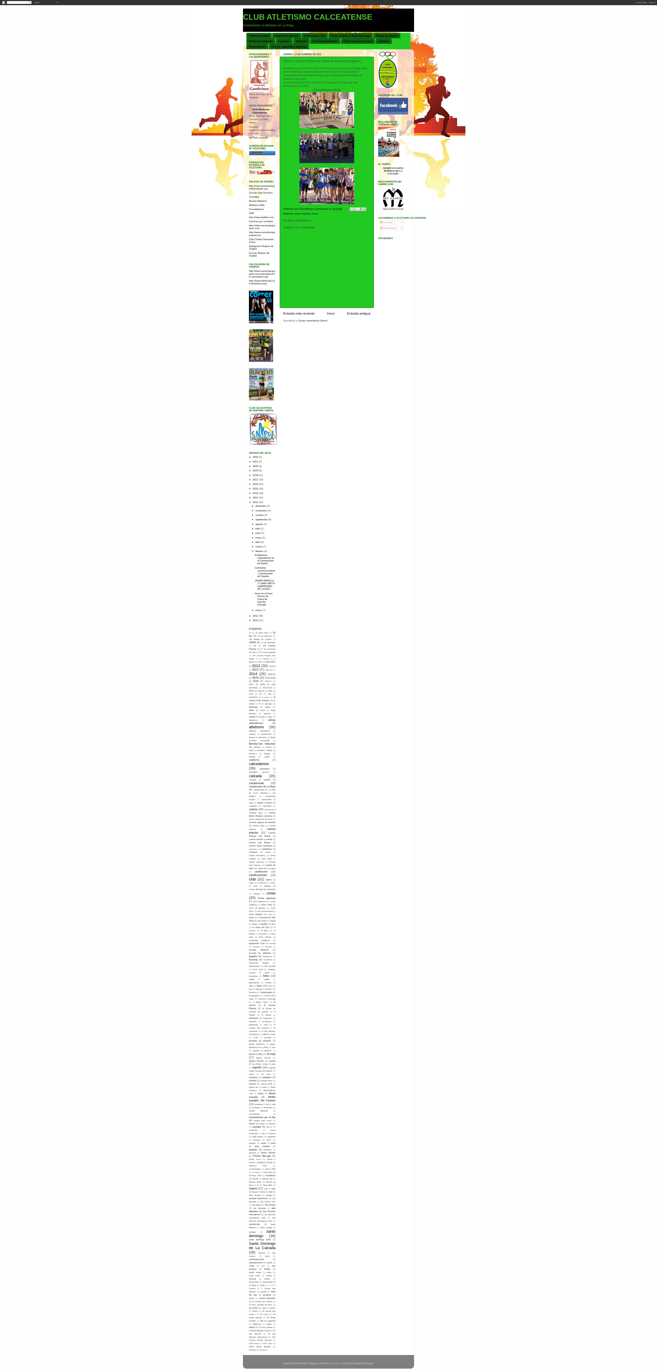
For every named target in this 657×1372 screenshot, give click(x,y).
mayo (258, 537)
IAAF (251, 213)
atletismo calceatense (259, 731)
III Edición (266, 1015)
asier (270, 717)
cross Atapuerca (260, 901)
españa (253, 956)
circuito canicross (256, 862)
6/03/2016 (253, 697)
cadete (267, 757)
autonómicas (266, 734)
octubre (259, 515)
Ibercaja (272, 999)
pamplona (271, 1137)
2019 (256, 470)
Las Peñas (256, 1064)
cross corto (266, 905)
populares (267, 1150)
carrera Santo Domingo (260, 846)
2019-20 (261, 691)
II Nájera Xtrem (260, 1002)
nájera (252, 1123)
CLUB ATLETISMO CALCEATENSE (307, 16)
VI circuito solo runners (262, 1301)
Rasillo (270, 1162)
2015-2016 (270, 678)
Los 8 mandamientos (325, 41)
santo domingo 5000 (260, 1239)
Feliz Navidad (269, 966)
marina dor (253, 1087)
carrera (253, 809)
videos (272, 1308)
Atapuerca (253, 720)
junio (258, 533)
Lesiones (383, 41)
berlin (251, 750)
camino (267, 780)
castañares (267, 849)
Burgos (267, 754)
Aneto (262, 710)
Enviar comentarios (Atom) (313, 320)
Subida (269, 1263)
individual (253, 1018)
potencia (252, 1153)
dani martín (262, 921)
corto (255, 886)
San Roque (270, 1205)
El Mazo (265, 931)
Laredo (272, 1061)
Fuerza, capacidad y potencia (289, 46)
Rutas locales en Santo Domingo (350, 35)
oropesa (272, 1133)
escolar (272, 943)
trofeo (269, 1272)
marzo (259, 546)
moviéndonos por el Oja (262, 1117)
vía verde (253, 1308)
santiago (252, 1232)
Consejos (284, 41)
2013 (256, 497)
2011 (256, 616)
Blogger (369, 1363)
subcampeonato (256, 1259)
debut (254, 924)
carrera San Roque (259, 842)
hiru (250, 989)
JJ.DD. (256, 1038)
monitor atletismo (258, 1111)
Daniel (272, 921)
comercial (262, 883)
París (269, 1140)
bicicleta (260, 750)
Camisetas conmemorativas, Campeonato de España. (265, 572)
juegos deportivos (257, 1044)
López (251, 1074)
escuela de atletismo (260, 953)
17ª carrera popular (267, 652)
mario (264, 1087)
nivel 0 (269, 1127)
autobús (252, 734)
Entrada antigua (358, 313)
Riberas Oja (267, 1179)
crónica (267, 886)
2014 (256, 493)
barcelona (263, 737)
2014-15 (271, 674)
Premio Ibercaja (262, 1156)
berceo (269, 747)
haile (251, 986)
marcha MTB (266, 1084)
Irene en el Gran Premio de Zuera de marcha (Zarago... (264, 599)
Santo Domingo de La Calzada (262, 1245)
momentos (268, 1108)
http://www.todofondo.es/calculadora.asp (262, 282)
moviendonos (254, 1114)
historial (259, 989)
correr (272, 883)
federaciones (254, 966)
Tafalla (251, 1266)
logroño (257, 1067)
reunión (255, 1179)
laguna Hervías (256, 1061)
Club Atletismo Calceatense (260, 111)
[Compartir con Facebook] (361, 209)
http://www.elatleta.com (261, 217)
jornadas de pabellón (260, 1041)
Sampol (269, 1195)
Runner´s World (258, 1192)
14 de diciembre (268, 642)
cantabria (253, 806)
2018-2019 (267, 688)
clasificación (261, 871)
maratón (253, 1080)
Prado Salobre (268, 1153)
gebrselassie (254, 983)
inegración (267, 1018)
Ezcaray (253, 959)
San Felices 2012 (267, 1202)
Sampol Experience (258, 1198)
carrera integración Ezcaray (260, 819)
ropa (273, 1188)
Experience (267, 956)
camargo (252, 780)
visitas (269, 1324)
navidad (256, 1127)
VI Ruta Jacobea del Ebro (260, 1305)
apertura (267, 714)
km (260, 1054)
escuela (268, 947)
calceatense (259, 764)
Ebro (273, 924)
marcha (306, 213)
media (260, 1093)
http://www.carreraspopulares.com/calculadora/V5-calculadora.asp (262, 274)
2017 (256, 479)
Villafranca (257, 1324)
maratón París (267, 1081)
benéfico (257, 747)
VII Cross (264, 1314)
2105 (251, 694)
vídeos (255, 1311)
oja (263, 1133)
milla (273, 1104)
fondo (267, 973)
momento (256, 1108)
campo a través (264, 803)
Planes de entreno (387, 35)
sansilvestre (254, 1224)
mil (267, 1104)
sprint (267, 1256)
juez (273, 1047)
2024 (256, 457)
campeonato (256, 783)
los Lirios (266, 1074)
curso (251, 917)
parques (252, 1143)
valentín (263, 1292)
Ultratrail (252, 1279)
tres (263, 1266)
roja (265, 1189)
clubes (269, 880)
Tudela (269, 1276)
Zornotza (252, 1350)
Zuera (314, 213)
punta (260, 1162)
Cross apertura (266, 898)
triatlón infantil (255, 1272)
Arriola (262, 717)
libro (266, 1064)
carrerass (253, 849)
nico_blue (335, 1363)
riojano (253, 1188)
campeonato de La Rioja (262, 786)
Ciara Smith (266, 859)
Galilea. (267, 979)
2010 (256, 620)
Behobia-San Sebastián (262, 743)
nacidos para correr (263, 1121)
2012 (256, 502)
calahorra (254, 760)
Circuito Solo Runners (261, 193)
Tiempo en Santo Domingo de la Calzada (393, 171)
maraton (266, 1077)
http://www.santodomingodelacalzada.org (262, 187)
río (258, 1185)
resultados (270, 1175)
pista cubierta (262, 1146)
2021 (256, 461)
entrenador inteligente (259, 940)
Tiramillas (254, 197)
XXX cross (267, 1343)
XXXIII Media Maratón (260, 1347)
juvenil (252, 1054)
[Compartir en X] (358, 209)
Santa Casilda (266, 1228)
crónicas (256, 894)
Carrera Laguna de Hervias (262, 822)
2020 (256, 466)
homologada (266, 992)
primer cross (255, 1159)
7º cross (265, 697)
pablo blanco (257, 1137)
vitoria (252, 1327)
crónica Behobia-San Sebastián (262, 889)
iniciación (252, 1021)
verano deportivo (267, 1298)
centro (267, 852)
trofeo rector (254, 1276)
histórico (269, 989)
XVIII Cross (254, 1343)
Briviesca (253, 754)
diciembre (261, 506)
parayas (256, 1140)
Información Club (314, 35)
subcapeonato (255, 1262)
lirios (273, 1064)
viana (264, 1308)
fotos (266, 975)
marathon (253, 1077)
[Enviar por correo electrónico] (351, 209)
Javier (272, 1034)
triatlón (267, 1269)
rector (256, 1172)
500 (269, 694)
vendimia (267, 1295)
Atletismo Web (257, 205)
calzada (255, 776)
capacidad (267, 806)
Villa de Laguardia (267, 1321)
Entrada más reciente (299, 313)
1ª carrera (264, 659)
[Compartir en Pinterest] (364, 209)
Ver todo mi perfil (258, 137)
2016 (256, 484)
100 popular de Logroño (260, 639)
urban (262, 1285)
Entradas (387, 222)
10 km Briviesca (265, 636)
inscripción (266, 1021)
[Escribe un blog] (354, 209)
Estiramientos (257, 46)
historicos (253, 992)
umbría (267, 1279)
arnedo (252, 717)
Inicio (331, 313)
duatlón (264, 924)
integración (253, 1025)
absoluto (268, 704)
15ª (255, 646)
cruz (270, 914)
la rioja (271, 1053)
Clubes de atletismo (261, 41)
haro (259, 985)
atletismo (256, 727)
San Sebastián (259, 1208)
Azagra (252, 737)
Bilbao (269, 750)
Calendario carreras (287, 35)
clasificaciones (258, 874)
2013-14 (268, 670)
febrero (259, 551)
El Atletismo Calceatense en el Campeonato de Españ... (264, 559)
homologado (254, 996)
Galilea (252, 979)
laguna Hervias (263, 1058)
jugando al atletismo (262, 1051)
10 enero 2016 (261, 633)
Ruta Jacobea (255, 1195)
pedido (263, 1143)
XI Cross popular (265, 1327)
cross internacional (265, 911)
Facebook (267, 960)
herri (270, 986)
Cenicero (253, 852)
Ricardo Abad (255, 1182)
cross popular (255, 914)
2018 (256, 475)
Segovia (261, 1253)
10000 (252, 642)
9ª (260, 704)
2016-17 (268, 681)
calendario (264, 769)
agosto (259, 524)
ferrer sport (258, 969)
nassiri (262, 1124)
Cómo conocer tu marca (358, 41)
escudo (256, 947)
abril (258, 542)
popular (253, 1149)
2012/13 (272, 666)
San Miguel (256, 1205)
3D (260, 694)
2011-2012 (270, 662)
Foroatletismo (256, 209)
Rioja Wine (267, 1185)
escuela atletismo (259, 950)
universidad (254, 1282)
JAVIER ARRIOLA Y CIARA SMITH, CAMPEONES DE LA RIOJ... (265, 584)
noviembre (261, 510)
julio (257, 528)
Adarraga (253, 707)
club (252, 879)
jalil (264, 1034)
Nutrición (301, 41)
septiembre (261, 519)
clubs (251, 883)
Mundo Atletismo (258, 201)
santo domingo (262, 1233)
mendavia (258, 1104)
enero (258, 610)
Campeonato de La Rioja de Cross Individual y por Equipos (262, 793)
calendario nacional (259, 772)
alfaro (251, 710)
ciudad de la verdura (266, 868)
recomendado (254, 1169)
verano (252, 1298)
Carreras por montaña (261, 221)
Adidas (268, 707)
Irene (297, 213)
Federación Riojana (259, 963)
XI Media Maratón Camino (259, 1331)
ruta (270, 1192)
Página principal (259, 35)
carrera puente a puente (260, 839)
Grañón (268, 983)
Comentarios (389, 228)
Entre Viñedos (265, 937)
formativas (253, 976)
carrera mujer (258, 826)
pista (273, 1143)
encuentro (263, 934)
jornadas (268, 1038)
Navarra (272, 1124)
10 (250, 633)
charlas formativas (257, 855)
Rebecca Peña (258, 1166)
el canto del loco (260, 927)
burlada (252, 757)
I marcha (261, 999)
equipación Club (257, 943)
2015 (256, 488)
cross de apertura (257, 908)
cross (271, 893)
